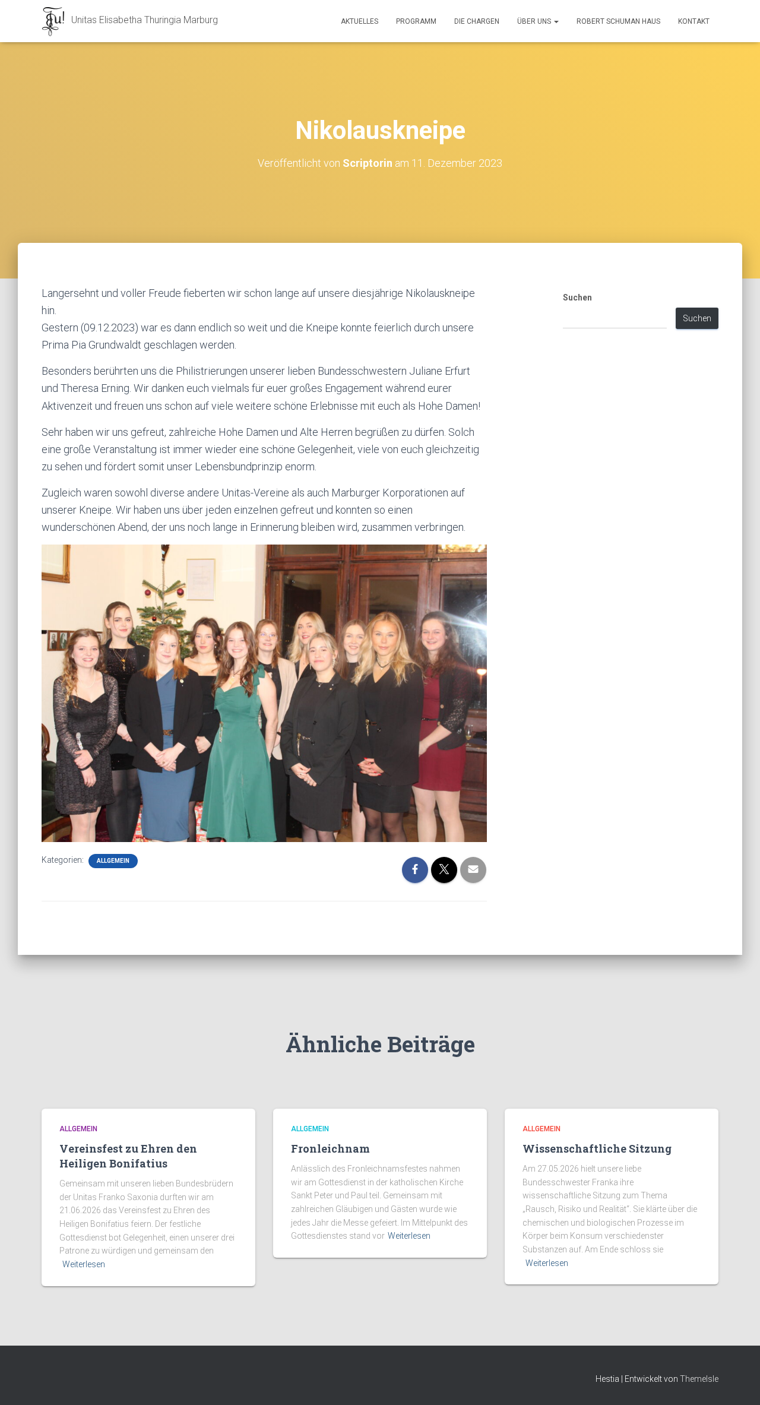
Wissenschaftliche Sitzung (597, 1148)
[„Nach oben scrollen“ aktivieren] (736, 1381)
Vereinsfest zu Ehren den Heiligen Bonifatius (128, 1155)
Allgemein (113, 860)
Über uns (535, 21)
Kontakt (694, 21)
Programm (416, 21)
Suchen (577, 297)
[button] (556, 21)
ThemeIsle (699, 1379)
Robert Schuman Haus (618, 21)
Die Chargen (476, 21)
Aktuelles (359, 21)
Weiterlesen (83, 1264)
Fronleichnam (330, 1148)
